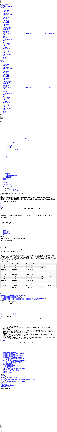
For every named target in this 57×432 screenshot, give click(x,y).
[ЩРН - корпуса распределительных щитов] (8, 49)
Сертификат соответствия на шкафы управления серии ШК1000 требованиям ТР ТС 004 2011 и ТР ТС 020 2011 (21, 298)
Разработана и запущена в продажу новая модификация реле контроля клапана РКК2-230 (17, 379)
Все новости (2, 375)
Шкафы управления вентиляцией (6, 413)
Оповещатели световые (9, 366)
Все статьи (2, 383)
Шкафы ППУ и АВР (9, 359)
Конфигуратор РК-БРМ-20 (5, 384)
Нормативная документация (5, 386)
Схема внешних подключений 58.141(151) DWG (9, 297)
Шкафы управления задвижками (6, 414)
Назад (6, 131)
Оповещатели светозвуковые (10, 365)
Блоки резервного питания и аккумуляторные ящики (15, 358)
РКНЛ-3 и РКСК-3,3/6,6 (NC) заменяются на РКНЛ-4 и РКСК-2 (12, 381)
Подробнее (2, 340)
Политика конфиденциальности (6, 409)
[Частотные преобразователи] (8, 56)
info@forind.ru (4, 194)
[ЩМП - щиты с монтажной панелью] (8, 46)
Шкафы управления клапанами (6, 415)
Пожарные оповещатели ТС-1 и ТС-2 (14, 151)
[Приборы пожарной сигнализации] (8, 9)
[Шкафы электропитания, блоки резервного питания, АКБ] (8, 26)
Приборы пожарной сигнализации (7, 416)
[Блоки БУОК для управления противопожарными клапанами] (8, 30)
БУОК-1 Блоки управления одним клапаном (13, 362)
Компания (2, 400)
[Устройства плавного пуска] (8, 53)
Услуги (6, 162)
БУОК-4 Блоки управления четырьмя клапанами (14, 361)
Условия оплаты (3, 406)
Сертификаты (3, 402)
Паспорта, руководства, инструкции (7, 385)
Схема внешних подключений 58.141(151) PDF (9, 296)
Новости (2, 403)
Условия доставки (3, 407)
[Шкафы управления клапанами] (8, 23)
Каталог (6, 132)
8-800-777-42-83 (3, 5)
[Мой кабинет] (1, 114)
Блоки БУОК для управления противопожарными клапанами (18, 145)
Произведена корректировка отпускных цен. (8, 377)
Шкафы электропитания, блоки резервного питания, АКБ (18, 140)
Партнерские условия (4, 408)
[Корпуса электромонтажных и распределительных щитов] (8, 41)
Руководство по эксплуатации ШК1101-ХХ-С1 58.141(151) (11, 295)
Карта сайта (2, 404)
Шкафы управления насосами (6, 412)
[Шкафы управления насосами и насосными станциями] (8, 12)
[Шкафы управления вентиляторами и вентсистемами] (8, 19)
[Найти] (0, 3)
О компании (7, 173)
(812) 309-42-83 (7, 6)
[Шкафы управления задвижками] (8, 16)
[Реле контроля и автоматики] (8, 35)
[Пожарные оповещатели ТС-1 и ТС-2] (8, 38)
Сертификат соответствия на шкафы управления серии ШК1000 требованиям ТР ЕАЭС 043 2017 (19, 299)
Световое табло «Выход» (9, 367)
